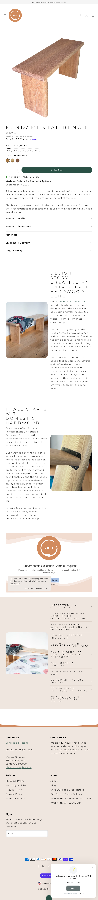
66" (36, 150)
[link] (86, 15)
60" (29, 150)
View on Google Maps (19, 767)
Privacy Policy (14, 794)
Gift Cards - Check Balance (66, 794)
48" (15, 150)
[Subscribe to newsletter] (45, 833)
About (54, 781)
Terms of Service (15, 798)
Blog (53, 785)
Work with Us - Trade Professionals (71, 798)
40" (8, 150)
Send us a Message (17, 743)
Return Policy (14, 790)
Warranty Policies (16, 785)
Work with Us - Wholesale (65, 803)
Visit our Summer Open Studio (43, 2)
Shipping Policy (15, 781)
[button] (5, 15)
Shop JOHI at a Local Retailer (67, 790)
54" (23, 150)
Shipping (9, 136)
